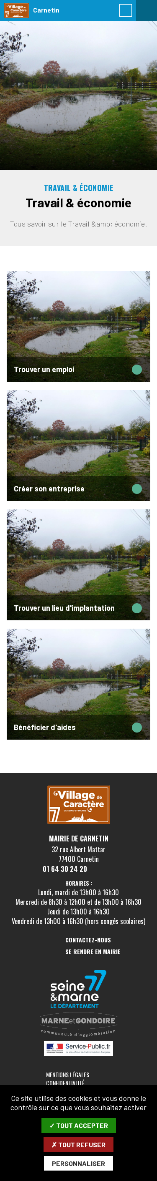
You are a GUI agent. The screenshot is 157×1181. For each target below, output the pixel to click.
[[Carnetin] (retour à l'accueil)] (78, 822)
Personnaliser (78, 1163)
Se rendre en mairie (93, 951)
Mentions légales (67, 1074)
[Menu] (146, 10)
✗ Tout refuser (78, 1144)
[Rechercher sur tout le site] (125, 10)
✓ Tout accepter (78, 1125)
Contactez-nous (88, 940)
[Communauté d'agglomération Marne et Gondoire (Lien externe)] (79, 1025)
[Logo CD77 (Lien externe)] (79, 990)
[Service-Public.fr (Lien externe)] (79, 1049)
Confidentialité (65, 1082)
